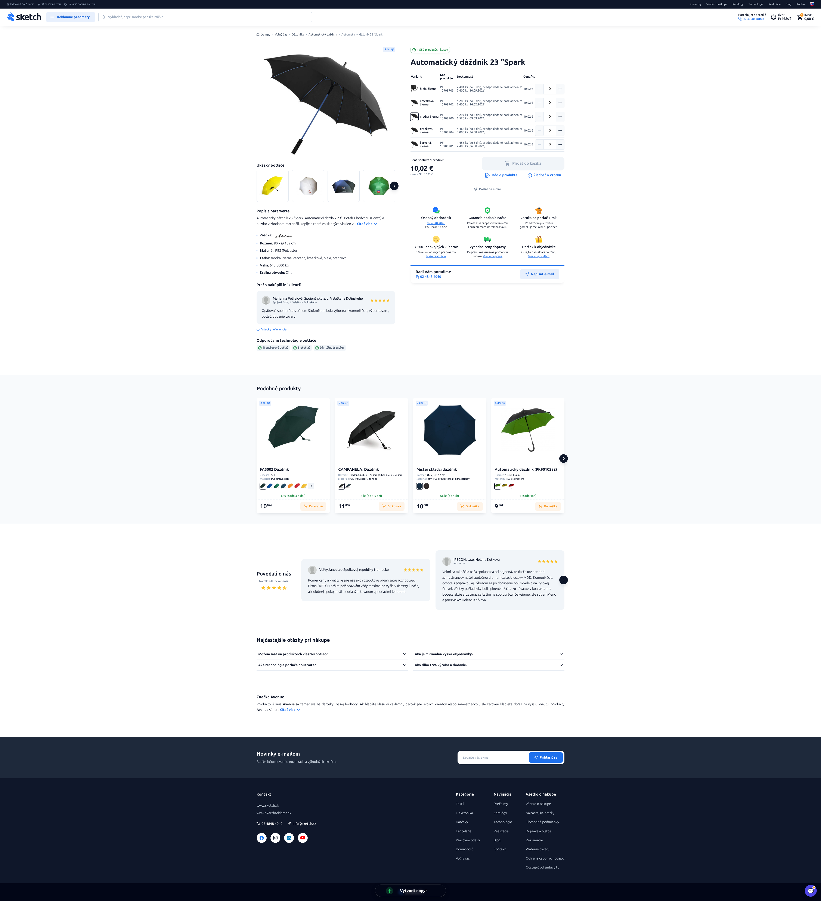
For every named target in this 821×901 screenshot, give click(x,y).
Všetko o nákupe (716, 4)
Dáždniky (298, 34)
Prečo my (695, 4)
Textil (460, 804)
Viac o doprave (492, 256)
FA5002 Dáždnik (274, 469)
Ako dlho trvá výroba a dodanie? (441, 665)
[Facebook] (262, 838)
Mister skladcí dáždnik (436, 469)
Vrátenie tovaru (537, 849)
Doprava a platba (538, 831)
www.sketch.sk (268, 805)
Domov (265, 35)
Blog (788, 4)
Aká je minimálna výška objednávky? (444, 654)
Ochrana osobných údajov (545, 858)
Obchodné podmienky (542, 822)
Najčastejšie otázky (540, 813)
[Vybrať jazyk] (812, 4)
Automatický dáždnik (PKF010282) (526, 469)
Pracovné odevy (468, 840)
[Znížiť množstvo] (539, 89)
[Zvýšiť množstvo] (560, 89)
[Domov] (24, 17)
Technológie (756, 4)
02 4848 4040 (436, 223)
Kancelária (463, 831)
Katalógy (737, 4)
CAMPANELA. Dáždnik (358, 469)
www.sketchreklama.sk (274, 813)
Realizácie (774, 4)
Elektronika (464, 813)
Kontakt (801, 4)
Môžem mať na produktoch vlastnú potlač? (293, 654)
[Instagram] (275, 838)
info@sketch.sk (304, 824)
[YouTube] (303, 838)
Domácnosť (464, 849)
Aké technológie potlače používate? (287, 665)
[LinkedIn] (289, 838)
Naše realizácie (436, 256)
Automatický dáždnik (323, 34)
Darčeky (462, 822)
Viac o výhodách (538, 256)
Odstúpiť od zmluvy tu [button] (542, 867)
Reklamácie (534, 840)
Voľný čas (281, 34)
